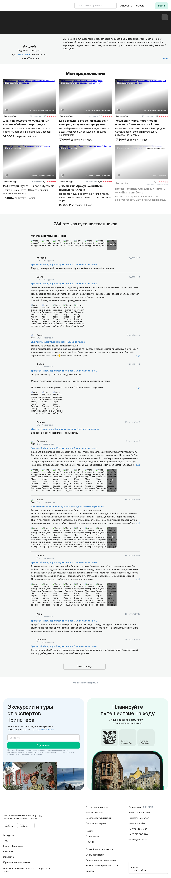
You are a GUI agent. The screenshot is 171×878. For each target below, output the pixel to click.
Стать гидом (92, 836)
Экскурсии (8, 835)
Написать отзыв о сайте (138, 869)
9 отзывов (93, 116)
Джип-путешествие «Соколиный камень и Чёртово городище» (65, 429)
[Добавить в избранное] (7, 110)
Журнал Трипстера (13, 846)
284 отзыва (24, 54)
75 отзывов (147, 116)
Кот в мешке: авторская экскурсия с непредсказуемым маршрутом (67, 506)
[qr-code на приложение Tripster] (37, 825)
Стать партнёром (95, 854)
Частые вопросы (94, 812)
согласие (41, 750)
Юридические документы (16, 862)
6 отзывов (37, 181)
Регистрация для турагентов (101, 860)
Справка (90, 871)
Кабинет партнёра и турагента (102, 865)
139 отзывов (35, 116)
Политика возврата (96, 823)
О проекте (126, 5)
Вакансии (8, 851)
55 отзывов (91, 181)
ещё (138, 355)
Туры (5, 840)
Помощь (139, 5)
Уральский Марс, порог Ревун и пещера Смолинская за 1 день (64, 264)
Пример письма (45, 729)
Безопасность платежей (99, 818)
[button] (161, 5)
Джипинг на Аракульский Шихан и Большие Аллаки (58, 342)
